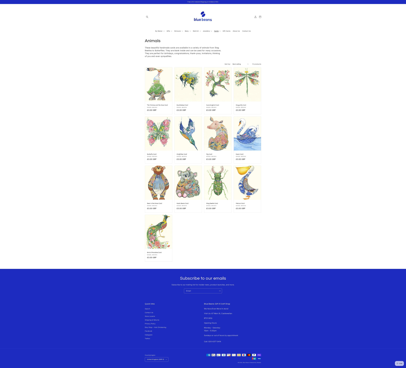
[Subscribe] (219, 290)
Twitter (147, 338)
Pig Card (209, 154)
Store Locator (150, 316)
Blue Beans (246, 362)
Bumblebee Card (182, 105)
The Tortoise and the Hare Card (157, 105)
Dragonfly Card (241, 105)
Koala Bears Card (183, 203)
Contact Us (149, 312)
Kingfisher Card (182, 154)
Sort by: (227, 64)
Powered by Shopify (255, 362)
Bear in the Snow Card (154, 203)
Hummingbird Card (212, 105)
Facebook (148, 331)
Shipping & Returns (152, 320)
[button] (147, 17)
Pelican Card (240, 203)
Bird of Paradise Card (154, 252)
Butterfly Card (151, 154)
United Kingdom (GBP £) (155, 359)
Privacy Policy (150, 324)
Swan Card (239, 154)
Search (147, 309)
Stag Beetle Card (212, 203)
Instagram (148, 335)
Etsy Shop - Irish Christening (155, 327)
